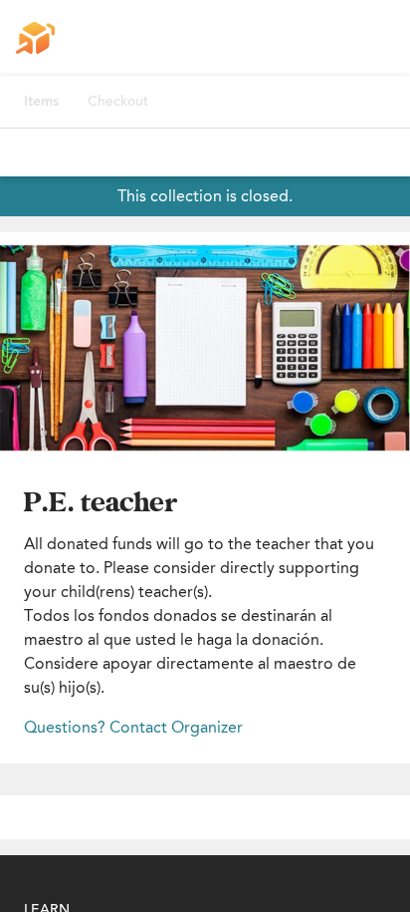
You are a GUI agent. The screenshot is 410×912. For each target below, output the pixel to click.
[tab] (41, 102)
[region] (205, 347)
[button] (205, 347)
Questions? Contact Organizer (133, 727)
